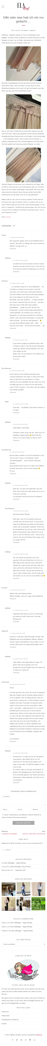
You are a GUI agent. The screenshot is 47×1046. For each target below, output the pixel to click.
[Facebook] (12, 1040)
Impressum (5, 1011)
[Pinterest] (21, 1040)
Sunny (4, 235)
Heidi (6, 402)
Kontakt (4, 1023)
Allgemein (32, 30)
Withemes (39, 1035)
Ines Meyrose (6, 450)
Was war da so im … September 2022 (14, 870)
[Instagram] (25, 1040)
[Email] (34, 1040)
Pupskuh (5, 281)
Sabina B (5, 631)
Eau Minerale (6, 368)
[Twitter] (17, 1040)
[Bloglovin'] (30, 1040)
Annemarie (5, 682)
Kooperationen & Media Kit (10, 1019)
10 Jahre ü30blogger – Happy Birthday (14, 863)
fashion (8, 217)
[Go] (4, 850)
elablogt (25, 30)
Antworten (13, 248)
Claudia (4, 931)
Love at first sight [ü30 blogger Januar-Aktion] (16, 866)
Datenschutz (6, 1015)
